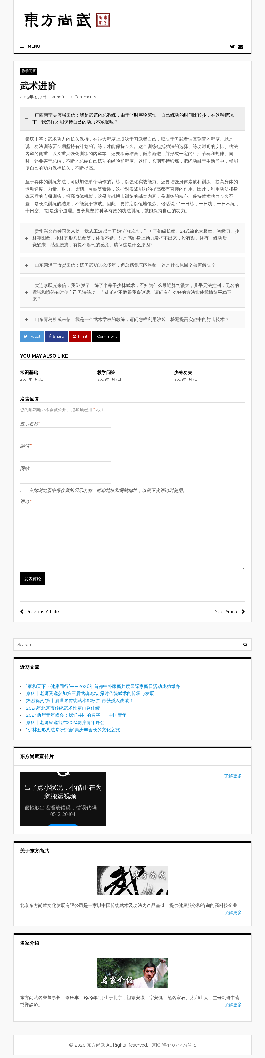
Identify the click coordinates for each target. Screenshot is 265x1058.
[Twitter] (232, 47)
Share (58, 336)
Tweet (34, 336)
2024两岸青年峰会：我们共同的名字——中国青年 (76, 715)
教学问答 (29, 71)
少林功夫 (183, 372)
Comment (107, 336)
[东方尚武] (67, 25)
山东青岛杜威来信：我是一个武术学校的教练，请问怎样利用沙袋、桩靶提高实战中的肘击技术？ (132, 319)
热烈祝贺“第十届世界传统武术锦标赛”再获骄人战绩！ (79, 700)
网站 (24, 468)
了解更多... (234, 775)
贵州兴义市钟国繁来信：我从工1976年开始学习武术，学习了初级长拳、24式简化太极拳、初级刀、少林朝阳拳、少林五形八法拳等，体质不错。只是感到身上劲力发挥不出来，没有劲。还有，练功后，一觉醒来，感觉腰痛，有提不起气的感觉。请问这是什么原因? (135, 238)
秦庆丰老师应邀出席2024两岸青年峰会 (65, 722)
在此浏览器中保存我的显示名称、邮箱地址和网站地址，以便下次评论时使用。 (108, 490)
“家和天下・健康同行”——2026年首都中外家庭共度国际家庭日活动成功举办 (103, 686)
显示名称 (30, 423)
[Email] (241, 47)
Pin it (82, 336)
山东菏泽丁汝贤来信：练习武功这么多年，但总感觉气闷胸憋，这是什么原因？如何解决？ (125, 265)
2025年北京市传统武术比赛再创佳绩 (63, 708)
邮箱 (26, 446)
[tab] (132, 119)
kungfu (59, 96)
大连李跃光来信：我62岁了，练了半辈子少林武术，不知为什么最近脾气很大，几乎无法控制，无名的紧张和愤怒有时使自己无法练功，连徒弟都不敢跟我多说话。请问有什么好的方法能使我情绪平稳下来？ (135, 292)
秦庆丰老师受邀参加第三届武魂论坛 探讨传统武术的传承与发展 (90, 693)
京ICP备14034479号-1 (174, 1045)
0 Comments (83, 96)
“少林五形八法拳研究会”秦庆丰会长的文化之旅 (73, 729)
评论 (26, 501)
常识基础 (29, 372)
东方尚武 (96, 1045)
